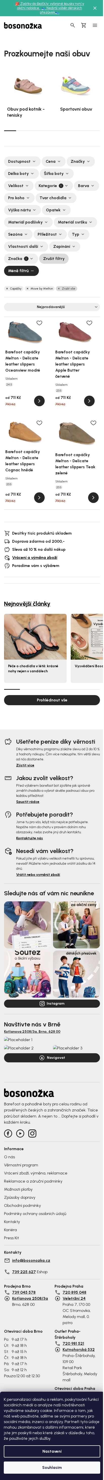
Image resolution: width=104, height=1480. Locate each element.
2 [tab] (22, 130)
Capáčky (15, 288)
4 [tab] (46, 130)
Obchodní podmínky (22, 1205)
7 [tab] (82, 130)
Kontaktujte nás (29, 838)
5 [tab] (58, 130)
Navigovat (56, 1058)
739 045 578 (24, 1292)
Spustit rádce (27, 802)
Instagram (55, 1003)
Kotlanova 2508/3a (30, 1298)
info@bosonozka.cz (31, 1260)
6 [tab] (70, 130)
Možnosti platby (18, 1189)
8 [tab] (94, 130)
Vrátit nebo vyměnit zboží (38, 875)
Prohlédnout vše (52, 700)
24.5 (9, 384)
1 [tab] (10, 130)
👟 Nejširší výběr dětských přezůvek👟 (61, 10)
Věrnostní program (21, 1165)
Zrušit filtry (54, 258)
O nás (9, 1156)
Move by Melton (42, 288)
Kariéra (10, 1229)
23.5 (59, 390)
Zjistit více (25, 765)
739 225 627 (24, 1271)
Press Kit (11, 1237)
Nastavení (52, 1451)
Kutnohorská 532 (79, 1349)
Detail (39, 401)
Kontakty (12, 1221)
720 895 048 (74, 1292)
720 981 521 (73, 1343)
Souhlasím (52, 1467)
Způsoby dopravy (19, 1197)
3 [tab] (34, 130)
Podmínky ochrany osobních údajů (35, 1213)
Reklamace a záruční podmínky (33, 1181)
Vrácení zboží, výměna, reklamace (35, 1173)
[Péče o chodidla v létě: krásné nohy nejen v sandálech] (35, 637)
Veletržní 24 (74, 1298)
